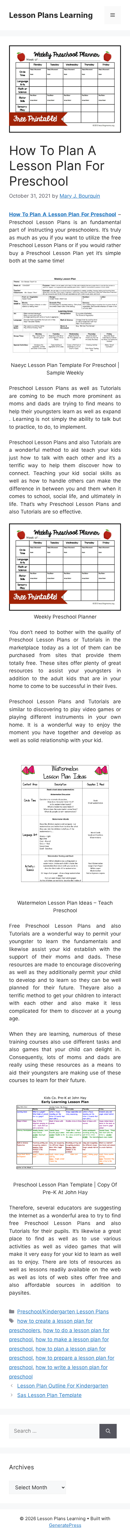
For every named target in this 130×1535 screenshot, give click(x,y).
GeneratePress (65, 1525)
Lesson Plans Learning (51, 15)
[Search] (108, 1431)
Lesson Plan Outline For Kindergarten (62, 1386)
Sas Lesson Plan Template (49, 1395)
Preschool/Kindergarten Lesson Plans (63, 1312)
